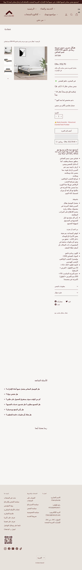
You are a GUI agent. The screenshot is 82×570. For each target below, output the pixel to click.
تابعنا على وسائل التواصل (12, 525)
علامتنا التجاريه (9, 513)
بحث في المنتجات (10, 498)
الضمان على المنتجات (31, 499)
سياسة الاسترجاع (32, 504)
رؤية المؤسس (8, 506)
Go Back (8, 29)
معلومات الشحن (60, 286)
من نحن (40, 20)
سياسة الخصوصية (33, 512)
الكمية (57, 113)
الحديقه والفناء (46, 8)
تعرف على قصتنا (9, 521)
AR (79, 12)
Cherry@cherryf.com (53, 515)
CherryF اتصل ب (9, 529)
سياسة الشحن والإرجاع (11, 502)
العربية (40, 558)
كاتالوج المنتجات (31, 14)
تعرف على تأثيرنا (9, 517)
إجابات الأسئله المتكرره (11, 510)
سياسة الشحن (31, 508)
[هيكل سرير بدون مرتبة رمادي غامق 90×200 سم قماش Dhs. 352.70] (57, 334)
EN (79, 9)
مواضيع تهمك (50, 14)
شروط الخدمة (31, 516)
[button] (66, 136)
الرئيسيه (31, 8)
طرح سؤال (58, 292)
